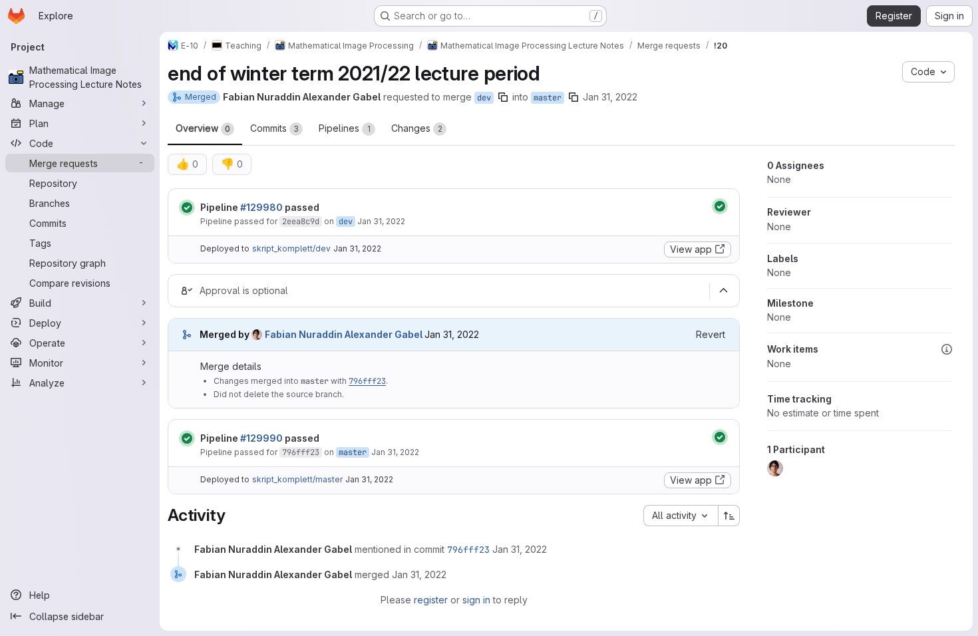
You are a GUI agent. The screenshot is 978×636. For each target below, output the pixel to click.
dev (484, 97)
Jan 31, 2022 (610, 96)
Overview (203, 128)
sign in (476, 599)
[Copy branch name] (503, 97)
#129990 (261, 438)
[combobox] (680, 515)
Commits (274, 128)
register (431, 599)
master (548, 97)
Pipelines (345, 128)
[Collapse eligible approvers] (723, 291)
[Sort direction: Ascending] (729, 515)
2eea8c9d (300, 221)
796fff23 (367, 381)
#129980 (261, 207)
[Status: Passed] (187, 208)
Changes (416, 128)
